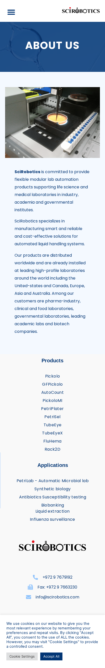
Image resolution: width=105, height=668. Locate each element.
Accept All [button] (51, 656)
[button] (11, 12)
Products (52, 360)
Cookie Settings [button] (22, 656)
